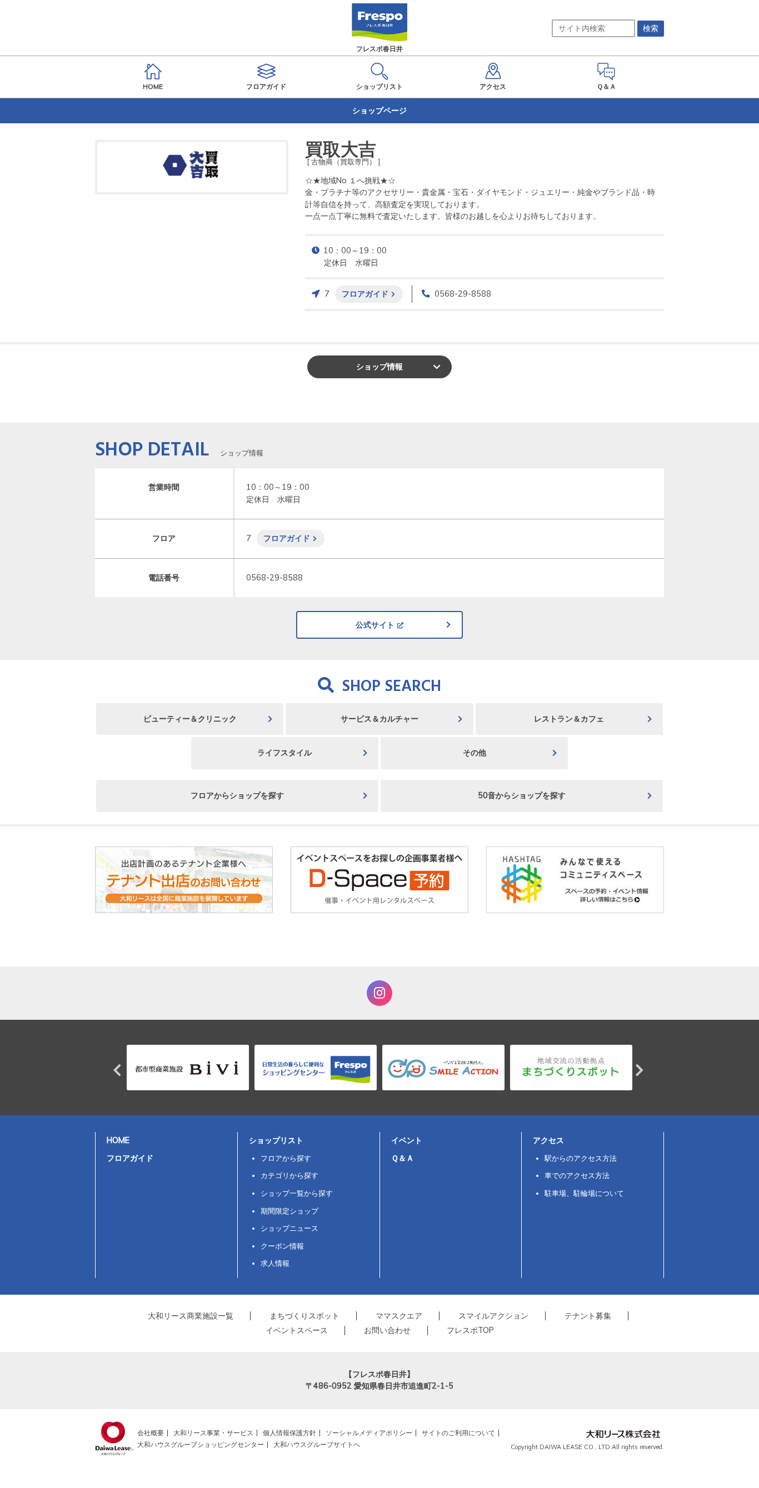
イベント (406, 1140)
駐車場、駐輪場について (584, 1193)
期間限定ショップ (289, 1210)
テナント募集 (588, 1316)
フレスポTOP (470, 1330)
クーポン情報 (282, 1245)
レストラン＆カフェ (569, 719)
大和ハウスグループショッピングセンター (200, 1444)
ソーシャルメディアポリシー (369, 1433)
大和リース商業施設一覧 (190, 1316)
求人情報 (275, 1263)
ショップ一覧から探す (297, 1193)
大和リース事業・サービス (213, 1433)
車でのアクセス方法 (577, 1175)
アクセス (548, 1140)
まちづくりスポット (304, 1316)
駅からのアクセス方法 (581, 1158)
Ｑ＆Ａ (402, 1158)
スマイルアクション (493, 1316)
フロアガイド (365, 293)
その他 (474, 753)
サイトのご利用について (458, 1433)
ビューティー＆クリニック (190, 719)
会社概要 (150, 1433)
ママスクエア (399, 1316)
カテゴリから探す (289, 1175)
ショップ (379, 367)
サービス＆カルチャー (379, 719)
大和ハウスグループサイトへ (316, 1444)
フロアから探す (286, 1158)
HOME (118, 1140)
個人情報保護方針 (289, 1433)
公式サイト (375, 625)
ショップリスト (276, 1140)
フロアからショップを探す (237, 795)
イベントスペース (297, 1330)
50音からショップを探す (522, 795)
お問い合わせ (387, 1330)
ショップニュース (289, 1228)
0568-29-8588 (463, 294)
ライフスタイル (284, 753)
